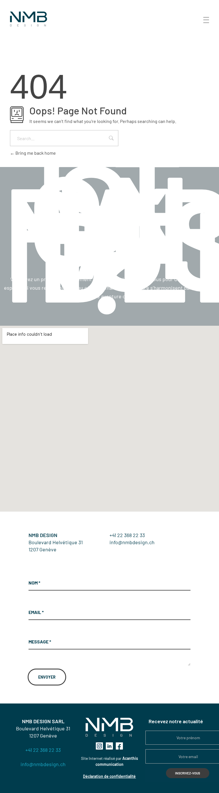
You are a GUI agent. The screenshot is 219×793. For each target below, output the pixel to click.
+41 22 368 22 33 (127, 535)
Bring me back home (35, 153)
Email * (36, 612)
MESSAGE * (40, 641)
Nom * (34, 582)
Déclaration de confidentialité (109, 776)
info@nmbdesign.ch (132, 542)
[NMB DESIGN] (28, 19)
